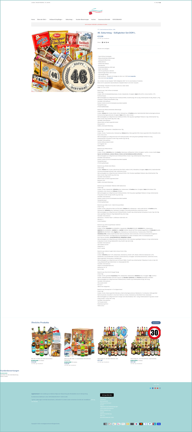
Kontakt (102, 412)
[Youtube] (157, 388)
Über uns (102, 415)
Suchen (102, 404)
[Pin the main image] (106, 42)
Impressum (103, 399)
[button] (34, 360)
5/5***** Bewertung (105, 397)
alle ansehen (156, 322)
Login (33, 2)
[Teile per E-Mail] (108, 42)
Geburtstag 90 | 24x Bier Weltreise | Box (108, 358)
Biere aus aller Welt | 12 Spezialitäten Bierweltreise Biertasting (77, 359)
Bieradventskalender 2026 (107, 417)
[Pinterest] (155, 388)
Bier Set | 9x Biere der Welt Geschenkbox (41, 358)
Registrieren (40, 2)
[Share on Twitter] (104, 42)
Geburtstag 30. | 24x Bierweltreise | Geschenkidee (143, 358)
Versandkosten (106, 38)
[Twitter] (150, 388)
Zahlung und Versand (105, 403)
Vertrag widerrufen (107, 395)
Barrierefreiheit (104, 401)
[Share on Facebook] (102, 42)
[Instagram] (160, 388)
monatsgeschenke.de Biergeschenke (50, 423)
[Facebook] (153, 388)
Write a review (4, 376)
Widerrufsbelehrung (105, 410)
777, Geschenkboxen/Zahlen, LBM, (106, 29)
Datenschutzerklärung (105, 413)
